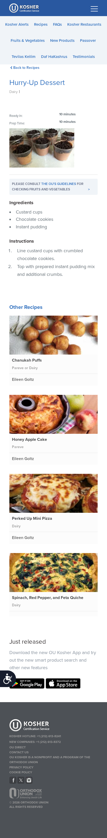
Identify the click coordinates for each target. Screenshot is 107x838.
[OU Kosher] (53, 726)
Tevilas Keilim (24, 56)
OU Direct (17, 747)
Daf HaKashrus (54, 56)
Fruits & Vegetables (28, 40)
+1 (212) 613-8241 (49, 736)
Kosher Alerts (17, 24)
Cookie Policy (20, 772)
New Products (62, 40)
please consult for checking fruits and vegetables (51, 186)
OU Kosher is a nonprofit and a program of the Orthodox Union (49, 759)
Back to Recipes (26, 67)
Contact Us (19, 752)
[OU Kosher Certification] (24, 8)
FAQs (57, 24)
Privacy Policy (21, 767)
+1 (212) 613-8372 (48, 742)
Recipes (41, 24)
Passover (88, 40)
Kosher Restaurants (84, 24)
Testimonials (84, 56)
